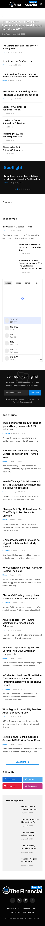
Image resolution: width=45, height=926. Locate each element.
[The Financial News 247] (23, 4)
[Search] (41, 4)
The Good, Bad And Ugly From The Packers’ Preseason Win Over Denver (20, 75)
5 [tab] (23, 189)
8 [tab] (30, 189)
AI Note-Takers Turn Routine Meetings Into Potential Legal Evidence (18, 623)
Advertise (15, 912)
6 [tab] (26, 189)
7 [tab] (28, 189)
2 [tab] (17, 189)
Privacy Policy (18, 402)
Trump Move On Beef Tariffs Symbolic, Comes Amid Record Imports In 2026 (22, 25)
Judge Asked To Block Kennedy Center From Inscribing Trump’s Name (20, 454)
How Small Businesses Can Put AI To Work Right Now (30, 247)
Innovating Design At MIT (17, 226)
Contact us (28, 912)
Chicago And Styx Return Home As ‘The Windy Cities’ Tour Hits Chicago (22, 512)
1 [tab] (15, 189)
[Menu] (4, 4)
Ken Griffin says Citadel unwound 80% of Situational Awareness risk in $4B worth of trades (21, 484)
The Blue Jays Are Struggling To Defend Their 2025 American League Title (20, 651)
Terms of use (29, 908)
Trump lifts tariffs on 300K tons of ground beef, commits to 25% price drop (21, 426)
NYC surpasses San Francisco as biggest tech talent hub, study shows (21, 543)
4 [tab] (21, 189)
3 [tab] (19, 189)
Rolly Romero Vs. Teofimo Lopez (18, 61)
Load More (21, 762)
